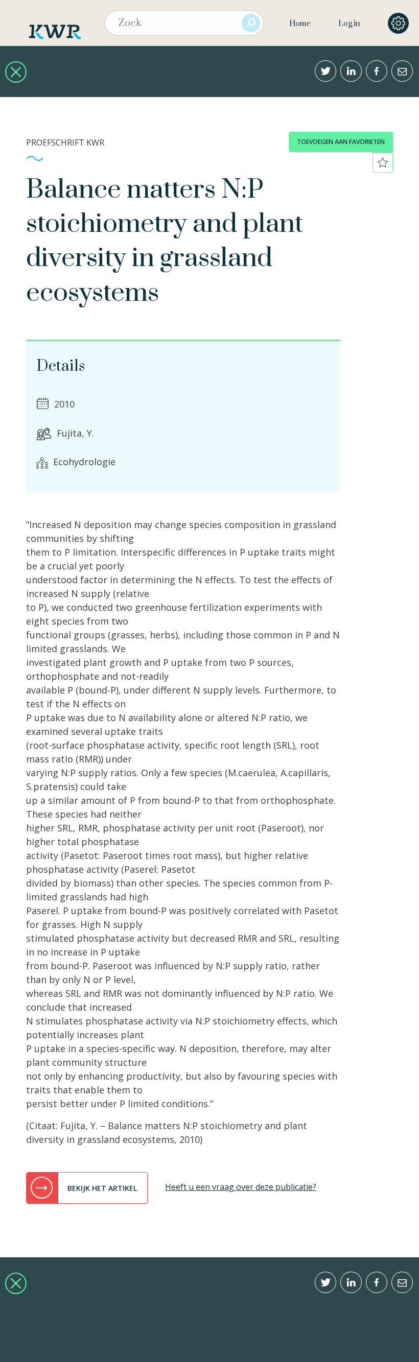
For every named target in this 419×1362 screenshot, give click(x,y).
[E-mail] (402, 71)
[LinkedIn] (351, 71)
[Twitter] (325, 71)
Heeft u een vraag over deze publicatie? (240, 1186)
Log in (349, 24)
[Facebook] (376, 71)
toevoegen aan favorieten (341, 141)
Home (300, 24)
